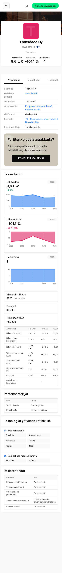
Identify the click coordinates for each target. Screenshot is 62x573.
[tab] (13, 80)
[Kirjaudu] (27, 6)
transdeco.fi (31, 93)
